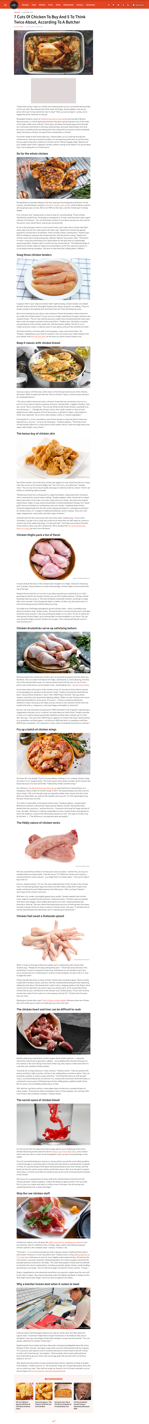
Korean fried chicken (80, 685)
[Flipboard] (113, 5)
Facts (50, 5)
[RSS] (128, 5)
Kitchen (42, 5)
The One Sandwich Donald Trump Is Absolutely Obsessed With (81, 1405)
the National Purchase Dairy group (42, 788)
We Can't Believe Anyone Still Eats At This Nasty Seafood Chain (23, 1405)
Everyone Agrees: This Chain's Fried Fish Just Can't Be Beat (43, 1404)
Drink (58, 5)
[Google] (123, 5)
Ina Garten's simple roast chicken (57, 205)
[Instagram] (108, 5)
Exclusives (90, 5)
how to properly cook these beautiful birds (48, 1371)
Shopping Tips (28, 12)
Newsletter (140, 5)
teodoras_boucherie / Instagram (80, 1327)
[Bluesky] (118, 5)
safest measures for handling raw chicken (65, 1242)
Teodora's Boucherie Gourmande (54, 119)
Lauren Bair (19, 26)
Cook (34, 5)
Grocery (80, 5)
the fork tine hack (38, 336)
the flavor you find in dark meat (63, 1151)
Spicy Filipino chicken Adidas (54, 1000)
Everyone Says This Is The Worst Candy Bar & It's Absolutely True (63, 1404)
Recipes (25, 5)
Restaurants (68, 5)
